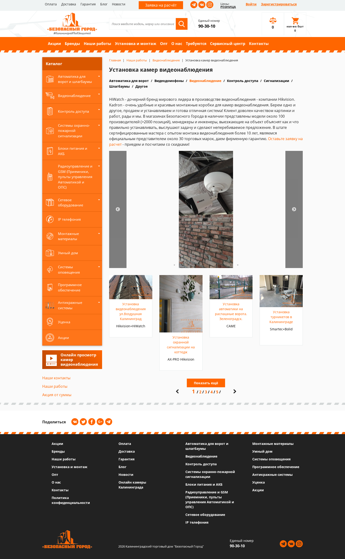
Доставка (68, 4)
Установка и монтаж (135, 43)
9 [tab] (230, 265)
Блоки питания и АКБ (203, 484)
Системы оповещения (271, 459)
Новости (118, 4)
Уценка (258, 482)
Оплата (51, 4)
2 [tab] (181, 265)
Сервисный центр (227, 43)
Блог (103, 4)
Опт (164, 43)
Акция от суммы (56, 394)
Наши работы (97, 43)
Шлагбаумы (119, 86)
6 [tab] (209, 265)
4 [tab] (195, 265)
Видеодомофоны (169, 80)
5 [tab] (202, 265)
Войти (251, 4)
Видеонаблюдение (205, 80)
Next (294, 209)
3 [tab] (188, 265)
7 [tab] (216, 265)
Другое (141, 86)
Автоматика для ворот (129, 80)
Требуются (196, 43)
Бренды (72, 43)
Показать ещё (206, 383)
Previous (117, 209)
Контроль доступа (242, 80)
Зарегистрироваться (279, 4)
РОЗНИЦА (228, 7)
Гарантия (88, 4)
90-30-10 (206, 26)
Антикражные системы (272, 474)
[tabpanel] (206, 209)
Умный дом (262, 451)
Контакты (259, 43)
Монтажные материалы (273, 443)
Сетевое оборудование (205, 514)
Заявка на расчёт (160, 5)
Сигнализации (276, 80)
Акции (54, 43)
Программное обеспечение (275, 467)
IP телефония (196, 522)
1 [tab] (174, 265)
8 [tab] (223, 265)
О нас (176, 43)
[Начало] (177, 391)
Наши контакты (56, 377)
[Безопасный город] (72, 21)
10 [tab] (237, 265)
